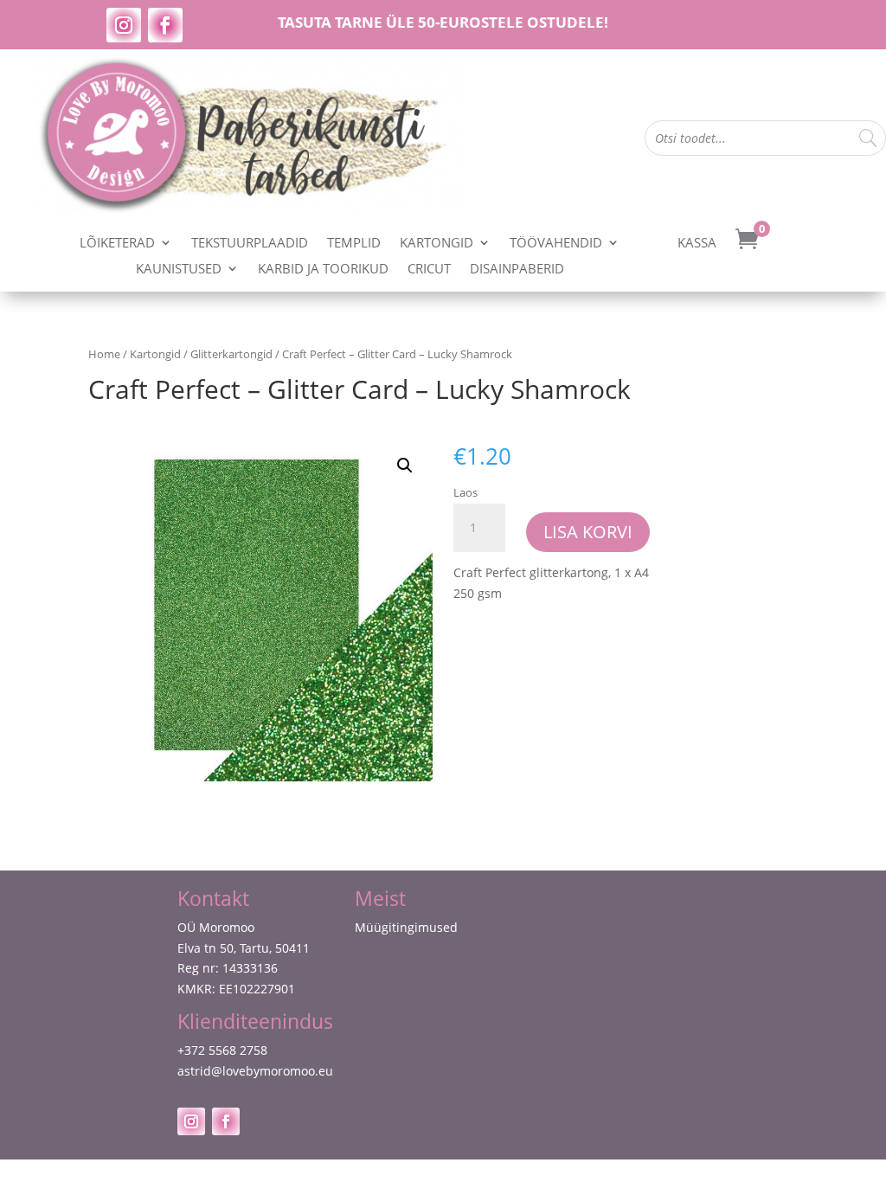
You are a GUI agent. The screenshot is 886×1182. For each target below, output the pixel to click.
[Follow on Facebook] (165, 25)
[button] (405, 465)
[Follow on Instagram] (123, 25)
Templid (354, 243)
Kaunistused (179, 269)
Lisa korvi (587, 531)
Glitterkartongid (231, 354)
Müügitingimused (406, 927)
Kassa (696, 243)
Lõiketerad (117, 243)
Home (104, 354)
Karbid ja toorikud (323, 269)
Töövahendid (556, 243)
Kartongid (436, 243)
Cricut (429, 269)
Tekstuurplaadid (249, 243)
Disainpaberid (517, 269)
